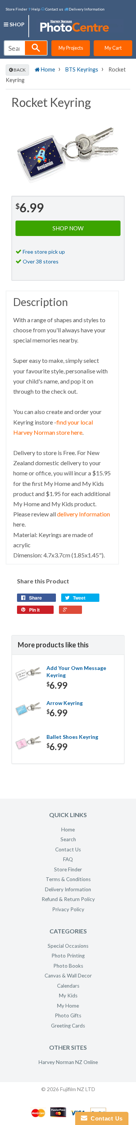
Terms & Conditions (68, 879)
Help (35, 9)
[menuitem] (34, 9)
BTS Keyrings (81, 69)
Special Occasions (68, 946)
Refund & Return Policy (68, 899)
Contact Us (68, 849)
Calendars (68, 986)
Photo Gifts (68, 1015)
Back (19, 70)
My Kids (68, 996)
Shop (16, 24)
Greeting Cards (68, 1026)
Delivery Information (86, 9)
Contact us (54, 9)
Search (68, 839)
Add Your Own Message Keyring (76, 672)
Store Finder (16, 9)
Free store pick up (44, 251)
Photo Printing (68, 956)
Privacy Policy (68, 909)
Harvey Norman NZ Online (68, 1062)
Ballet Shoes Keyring (72, 737)
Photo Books (68, 966)
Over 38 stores (41, 261)
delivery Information (83, 514)
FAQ (68, 859)
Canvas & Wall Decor (68, 976)
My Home (68, 1006)
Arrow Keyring (64, 703)
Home (47, 69)
